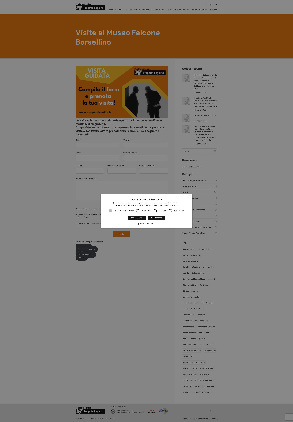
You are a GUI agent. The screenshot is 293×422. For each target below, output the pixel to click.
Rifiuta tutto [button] (156, 218)
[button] (146, 223)
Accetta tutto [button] (136, 218)
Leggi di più (174, 205)
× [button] (190, 196)
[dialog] (146, 211)
